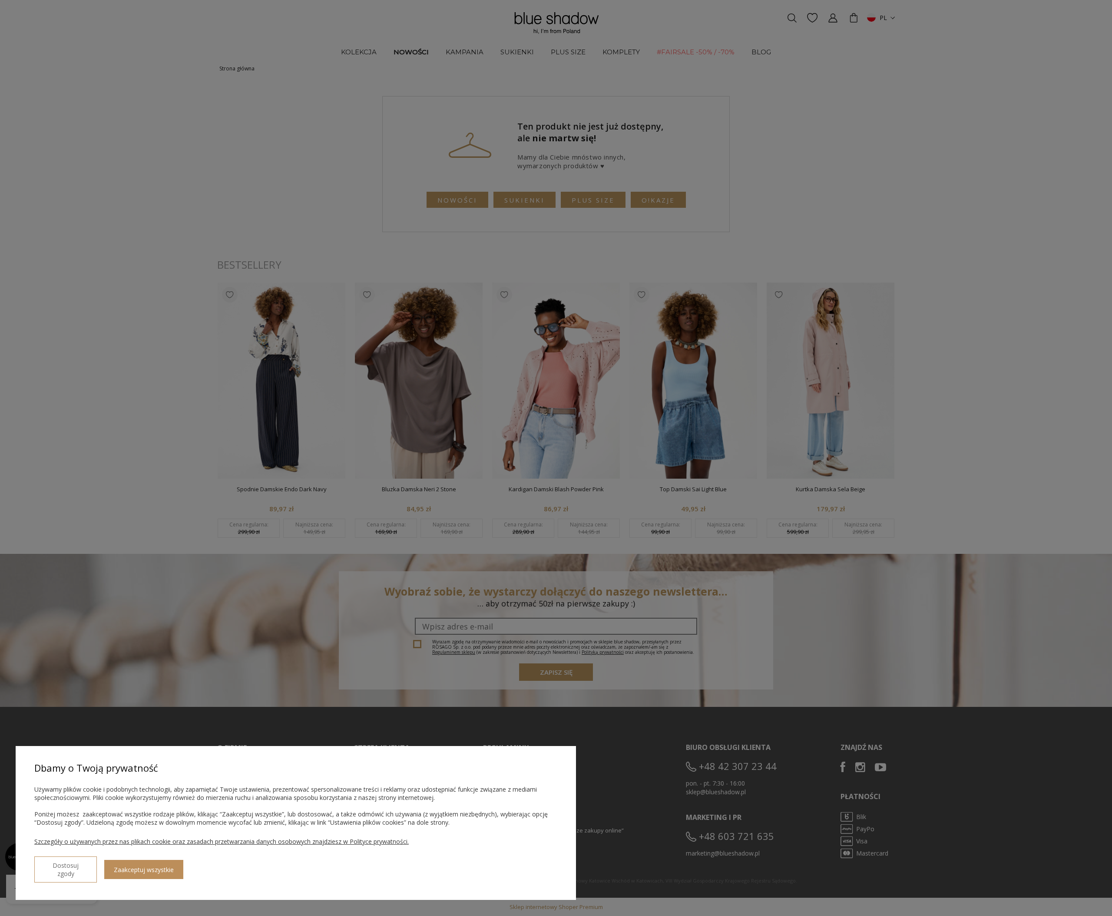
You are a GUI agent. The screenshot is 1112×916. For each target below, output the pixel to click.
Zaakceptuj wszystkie (144, 870)
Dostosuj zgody (66, 869)
